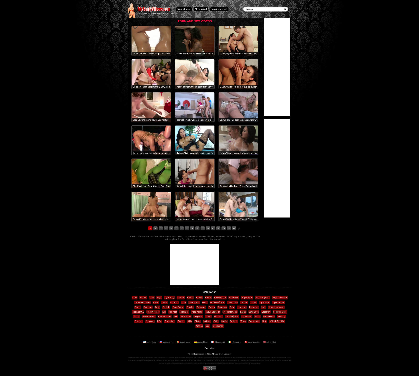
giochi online (200, 357)
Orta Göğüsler (232, 316)
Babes (190, 298)
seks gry (179, 363)
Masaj (136, 316)
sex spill (272, 360)
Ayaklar (180, 298)
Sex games (218, 326)
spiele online (185, 357)
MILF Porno (186, 316)
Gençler (190, 307)
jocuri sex (161, 363)
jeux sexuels (257, 360)
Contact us (209, 348)
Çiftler (155, 302)
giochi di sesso (265, 360)
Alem (134, 298)
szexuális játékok (234, 363)
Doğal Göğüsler (217, 302)
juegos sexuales (241, 360)
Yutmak (199, 326)
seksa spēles (210, 363)
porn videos (151, 342)
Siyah (197, 321)
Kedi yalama (138, 312)
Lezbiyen (266, 312)
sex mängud (203, 363)
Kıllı (164, 312)
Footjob (166, 307)
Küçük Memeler (230, 312)
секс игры (228, 360)
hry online (243, 357)
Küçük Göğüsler (213, 312)
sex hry (167, 363)
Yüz (207, 326)
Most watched (219, 9)
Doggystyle (233, 302)
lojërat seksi (242, 363)
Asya (159, 298)
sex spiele (234, 360)
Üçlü (264, 321)
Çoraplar (174, 302)
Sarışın (181, 321)
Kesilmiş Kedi (153, 312)
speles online (282, 357)
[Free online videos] (132, 17)
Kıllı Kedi (173, 312)
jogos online (171, 357)
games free (157, 357)
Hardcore (242, 307)
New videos (183, 9)
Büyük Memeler (280, 298)
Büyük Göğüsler (262, 298)
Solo (216, 321)
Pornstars (150, 321)
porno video (271, 342)
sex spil (281, 360)
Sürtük (224, 321)
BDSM (199, 298)
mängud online (275, 357)
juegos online (178, 357)
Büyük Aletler (220, 298)
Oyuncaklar (247, 316)
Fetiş (157, 307)
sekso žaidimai (219, 363)
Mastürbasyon (148, 316)
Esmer (138, 307)
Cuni (184, 302)
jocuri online (250, 357)
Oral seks (218, 316)
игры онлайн (163, 357)
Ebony (253, 302)
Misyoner (198, 316)
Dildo (204, 302)
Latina (243, 312)
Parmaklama (269, 316)
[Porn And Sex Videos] (154, 11)
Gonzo (212, 307)
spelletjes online (266, 357)
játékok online (257, 357)
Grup (232, 307)
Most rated (201, 9)
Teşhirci (233, 321)
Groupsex (222, 307)
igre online (150, 360)
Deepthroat (194, 302)
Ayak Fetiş (169, 298)
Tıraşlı (243, 321)
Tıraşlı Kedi (254, 321)
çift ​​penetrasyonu (142, 302)
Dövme (244, 302)
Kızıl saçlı (184, 312)
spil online (219, 357)
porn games (249, 363)
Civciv (164, 302)
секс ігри (192, 363)
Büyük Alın (233, 298)
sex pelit (197, 363)
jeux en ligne (192, 357)
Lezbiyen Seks (279, 312)
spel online (213, 357)
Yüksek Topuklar (277, 321)
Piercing (281, 316)
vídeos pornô (178, 360)
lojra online (135, 360)
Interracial (253, 307)
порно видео (167, 342)
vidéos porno (219, 342)
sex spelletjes (173, 363)
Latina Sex (254, 312)
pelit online (225, 357)
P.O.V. (257, 316)
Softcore (207, 321)
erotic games (256, 363)
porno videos (202, 342)
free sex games (141, 357)
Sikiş (189, 321)
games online (149, 357)
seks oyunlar (287, 360)
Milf (175, 316)
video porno (236, 342)
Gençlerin (201, 307)
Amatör (143, 298)
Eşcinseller (264, 302)
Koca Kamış (197, 312)
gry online (238, 357)
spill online (207, 357)
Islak (263, 307)
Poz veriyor (170, 321)
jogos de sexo (250, 360)
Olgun (208, 316)
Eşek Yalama (278, 302)
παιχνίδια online (142, 360)
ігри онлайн (231, 357)
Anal (152, 298)
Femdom (148, 307)
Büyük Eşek (247, 298)
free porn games (132, 357)
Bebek (208, 298)
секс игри (226, 363)
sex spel (276, 360)
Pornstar (138, 321)
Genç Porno (178, 307)
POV (159, 321)
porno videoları (253, 342)
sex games (222, 360)
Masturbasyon (164, 316)
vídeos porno (185, 342)
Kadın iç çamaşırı (276, 307)
